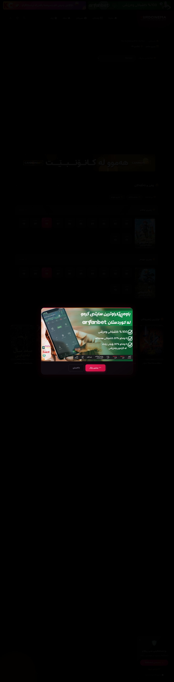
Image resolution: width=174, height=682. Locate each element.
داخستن (76, 367)
